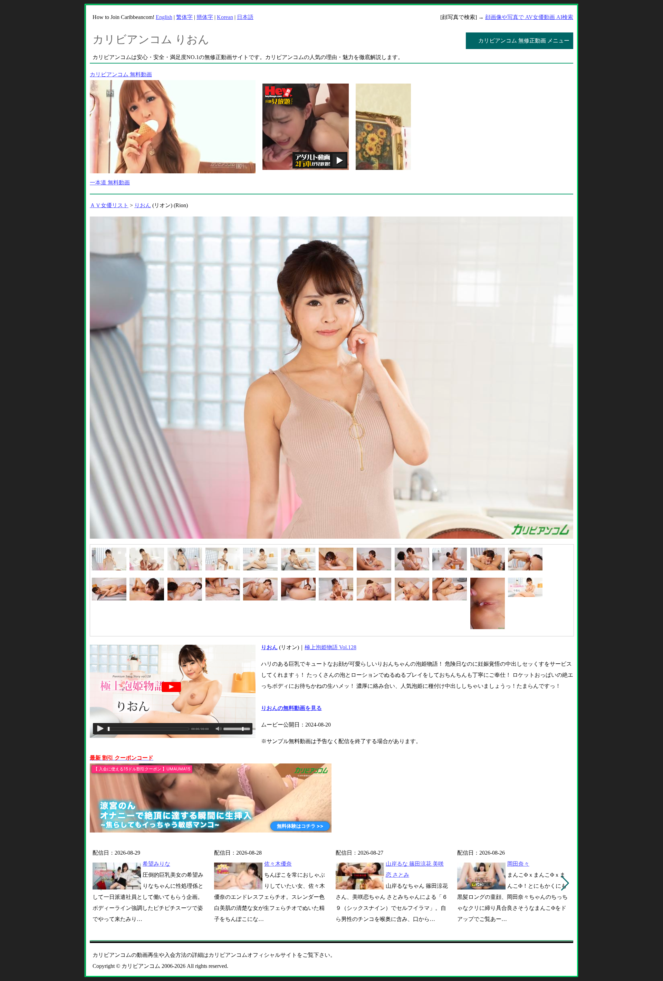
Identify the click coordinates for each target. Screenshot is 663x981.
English (164, 17)
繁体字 (184, 17)
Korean (225, 17)
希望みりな (156, 864)
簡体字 (204, 17)
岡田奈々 (518, 864)
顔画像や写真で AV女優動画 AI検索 (529, 17)
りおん (142, 205)
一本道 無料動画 (110, 182)
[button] (565, 883)
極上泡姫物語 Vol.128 (330, 647)
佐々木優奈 (278, 864)
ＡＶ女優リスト (109, 205)
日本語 (245, 17)
